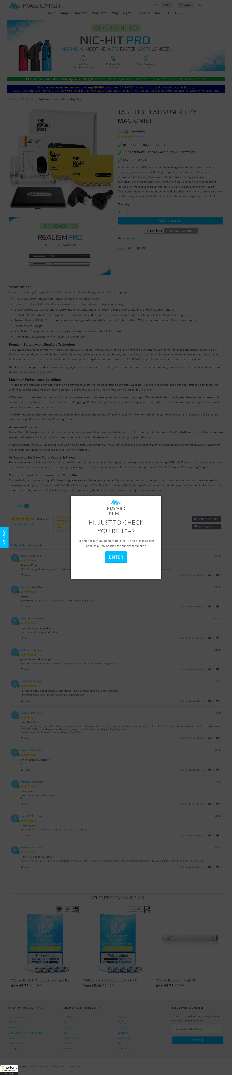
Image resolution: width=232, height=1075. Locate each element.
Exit (116, 568)
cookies (91, 546)
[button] (9, 1070)
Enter (116, 557)
